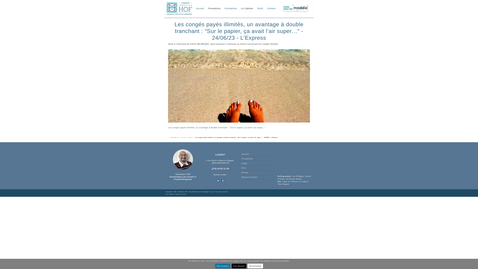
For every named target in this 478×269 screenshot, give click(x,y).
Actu (243, 168)
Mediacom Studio (180, 194)
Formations (231, 8)
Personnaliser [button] (255, 266)
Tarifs (260, 8)
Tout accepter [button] (223, 266)
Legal (244, 163)
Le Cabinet (247, 8)
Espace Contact (249, 177)
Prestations (214, 8)
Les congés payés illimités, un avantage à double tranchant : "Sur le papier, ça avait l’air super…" (217, 128)
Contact (271, 8)
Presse (244, 172)
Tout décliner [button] (239, 266)
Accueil (200, 8)
